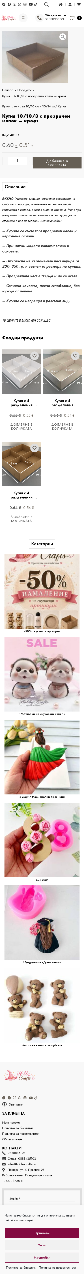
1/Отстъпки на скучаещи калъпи (42, 714)
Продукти (24, 90)
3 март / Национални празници (42, 797)
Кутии (62, 106)
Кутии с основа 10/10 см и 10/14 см (28, 106)
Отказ (42, 1245)
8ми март (42, 880)
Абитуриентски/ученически (42, 962)
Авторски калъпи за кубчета (42, 1045)
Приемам (42, 1233)
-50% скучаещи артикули (42, 631)
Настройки (42, 1257)
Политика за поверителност (57, 1267)
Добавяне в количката (57, 162)
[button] (42, 1104)
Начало (7, 90)
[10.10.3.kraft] (35, 57)
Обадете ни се (55, 15)
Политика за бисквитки (21, 1267)
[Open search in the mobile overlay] (46, 4)
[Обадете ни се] (39, 18)
